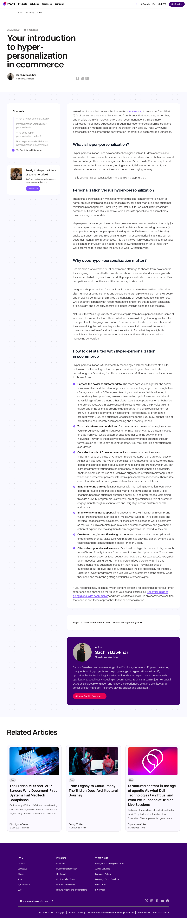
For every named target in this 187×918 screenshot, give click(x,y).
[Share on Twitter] (82, 78)
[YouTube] (162, 901)
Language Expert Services (107, 879)
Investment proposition (66, 868)
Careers (21, 863)
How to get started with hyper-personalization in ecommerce (32, 143)
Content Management (92, 622)
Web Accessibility (161, 912)
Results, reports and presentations (71, 889)
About (20, 879)
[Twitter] (146, 901)
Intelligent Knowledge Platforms (109, 863)
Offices (21, 874)
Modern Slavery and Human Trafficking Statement (111, 912)
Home (20, 12)
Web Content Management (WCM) (124, 622)
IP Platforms (100, 884)
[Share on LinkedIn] (87, 78)
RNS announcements (65, 884)
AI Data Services (102, 868)
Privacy (71, 912)
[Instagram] (167, 901)
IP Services (100, 889)
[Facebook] (157, 901)
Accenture (135, 111)
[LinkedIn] (152, 901)
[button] (8, 3)
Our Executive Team (65, 879)
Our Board (60, 874)
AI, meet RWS (24, 884)
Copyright (61, 912)
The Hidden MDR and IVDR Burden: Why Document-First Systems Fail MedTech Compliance (33, 792)
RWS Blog (30, 12)
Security (81, 912)
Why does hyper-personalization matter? (28, 134)
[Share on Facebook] (77, 78)
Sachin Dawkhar (26, 75)
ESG (20, 889)
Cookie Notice (143, 912)
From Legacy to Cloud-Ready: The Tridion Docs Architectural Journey (93, 790)
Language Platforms (104, 874)
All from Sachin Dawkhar (88, 696)
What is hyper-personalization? (32, 118)
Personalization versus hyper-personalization (31, 125)
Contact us (33, 188)
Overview (60, 863)
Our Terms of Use (45, 912)
